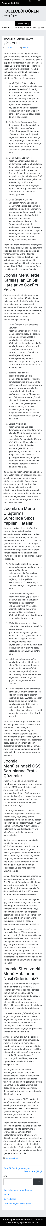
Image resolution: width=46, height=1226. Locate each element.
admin (25, 48)
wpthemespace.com (29, 1222)
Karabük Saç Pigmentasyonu (17, 1168)
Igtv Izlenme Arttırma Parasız (18, 1190)
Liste (6, 1194)
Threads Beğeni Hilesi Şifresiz (18, 1203)
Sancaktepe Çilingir (33, 1171)
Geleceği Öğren (22, 11)
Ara (5, 1176)
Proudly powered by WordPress (18, 1219)
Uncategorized (11, 1158)
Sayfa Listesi (10, 1199)
